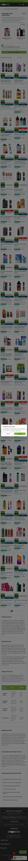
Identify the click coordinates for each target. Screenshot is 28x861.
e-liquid (24, 735)
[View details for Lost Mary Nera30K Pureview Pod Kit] (20, 67)
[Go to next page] (19, 611)
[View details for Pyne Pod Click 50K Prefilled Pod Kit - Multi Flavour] (7, 286)
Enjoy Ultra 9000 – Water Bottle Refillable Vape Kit (7, 518)
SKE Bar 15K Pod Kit (5, 106)
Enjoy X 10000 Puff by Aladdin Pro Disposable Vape (6, 464)
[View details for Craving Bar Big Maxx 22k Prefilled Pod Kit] (20, 286)
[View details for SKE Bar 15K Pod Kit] (7, 93)
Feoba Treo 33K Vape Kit (20, 134)
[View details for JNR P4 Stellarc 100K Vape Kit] (20, 587)
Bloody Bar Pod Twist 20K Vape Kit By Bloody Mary (7, 491)
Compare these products (14, 52)
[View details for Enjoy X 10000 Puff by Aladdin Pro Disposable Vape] (7, 449)
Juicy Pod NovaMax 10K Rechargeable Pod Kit (20, 327)
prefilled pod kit (7, 620)
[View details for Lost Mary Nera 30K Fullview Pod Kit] (20, 340)
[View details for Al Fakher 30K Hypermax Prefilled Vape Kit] (7, 532)
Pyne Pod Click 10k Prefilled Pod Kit (18, 408)
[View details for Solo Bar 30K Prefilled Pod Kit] (7, 231)
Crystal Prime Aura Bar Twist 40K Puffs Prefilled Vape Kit (20, 163)
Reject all (8, 433)
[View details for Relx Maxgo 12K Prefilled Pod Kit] (20, 231)
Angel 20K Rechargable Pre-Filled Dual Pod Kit (6, 354)
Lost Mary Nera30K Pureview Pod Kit (18, 81)
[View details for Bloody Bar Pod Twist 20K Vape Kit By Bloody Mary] (7, 477)
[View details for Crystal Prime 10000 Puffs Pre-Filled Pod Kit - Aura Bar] (7, 395)
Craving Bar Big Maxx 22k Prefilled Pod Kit (20, 299)
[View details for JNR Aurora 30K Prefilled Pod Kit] (20, 258)
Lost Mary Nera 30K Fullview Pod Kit (19, 354)
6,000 (21, 692)
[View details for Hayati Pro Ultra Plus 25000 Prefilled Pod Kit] (20, 504)
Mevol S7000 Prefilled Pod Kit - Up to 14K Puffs (7, 217)
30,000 (21, 711)
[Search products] (20, 4)
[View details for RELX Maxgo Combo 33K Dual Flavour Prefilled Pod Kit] (7, 313)
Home (2, 9)
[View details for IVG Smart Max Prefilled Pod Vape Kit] (20, 203)
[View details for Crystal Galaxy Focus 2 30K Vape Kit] (7, 148)
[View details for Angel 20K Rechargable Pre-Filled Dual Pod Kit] (7, 340)
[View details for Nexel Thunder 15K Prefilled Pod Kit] (20, 176)
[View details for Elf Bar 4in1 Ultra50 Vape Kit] (7, 587)
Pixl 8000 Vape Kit (18, 572)
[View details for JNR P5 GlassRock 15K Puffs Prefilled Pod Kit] (7, 67)
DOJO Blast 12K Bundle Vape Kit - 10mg (19, 382)
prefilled (5, 757)
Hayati (18, 657)
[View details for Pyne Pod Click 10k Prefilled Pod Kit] (20, 395)
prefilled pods (16, 663)
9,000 (21, 695)
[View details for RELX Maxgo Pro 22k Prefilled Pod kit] (20, 449)
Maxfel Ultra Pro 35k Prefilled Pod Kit (19, 546)
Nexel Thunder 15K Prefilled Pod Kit (18, 190)
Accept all (20, 433)
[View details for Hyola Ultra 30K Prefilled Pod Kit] (7, 258)
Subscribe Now (14, 821)
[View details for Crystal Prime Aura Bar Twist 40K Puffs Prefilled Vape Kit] (20, 148)
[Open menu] (26, 4)
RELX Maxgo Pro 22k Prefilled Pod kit (19, 463)
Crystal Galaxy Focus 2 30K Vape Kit (6, 162)
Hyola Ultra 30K (6, 631)
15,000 (21, 702)
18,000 (21, 708)
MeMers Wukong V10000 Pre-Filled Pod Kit (7, 382)
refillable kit (6, 734)
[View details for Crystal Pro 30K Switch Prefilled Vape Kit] (7, 121)
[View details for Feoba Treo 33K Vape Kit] (20, 121)
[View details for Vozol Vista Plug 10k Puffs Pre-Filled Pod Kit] (7, 422)
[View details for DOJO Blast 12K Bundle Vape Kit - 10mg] (20, 368)
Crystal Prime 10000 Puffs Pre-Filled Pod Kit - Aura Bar (7, 409)
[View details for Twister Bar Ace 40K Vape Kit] (20, 93)
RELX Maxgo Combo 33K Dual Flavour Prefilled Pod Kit (7, 328)
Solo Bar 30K (15, 631)
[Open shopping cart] (23, 4)
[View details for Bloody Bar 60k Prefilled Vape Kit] (7, 559)
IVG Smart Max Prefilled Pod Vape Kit (20, 217)
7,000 (21, 694)
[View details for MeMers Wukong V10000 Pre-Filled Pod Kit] (7, 368)
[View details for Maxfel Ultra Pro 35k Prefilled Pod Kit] (20, 532)
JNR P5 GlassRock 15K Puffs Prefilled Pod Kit (6, 81)
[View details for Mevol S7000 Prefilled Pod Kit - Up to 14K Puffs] (7, 203)
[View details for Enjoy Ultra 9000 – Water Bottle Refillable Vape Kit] (7, 504)
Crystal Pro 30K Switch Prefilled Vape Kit (6, 135)
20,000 (21, 709)
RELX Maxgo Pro (21, 630)
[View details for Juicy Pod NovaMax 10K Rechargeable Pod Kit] (20, 313)
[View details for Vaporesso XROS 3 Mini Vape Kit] (20, 477)
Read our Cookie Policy (15, 430)
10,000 (21, 701)
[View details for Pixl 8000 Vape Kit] (20, 559)
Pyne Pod (6, 660)
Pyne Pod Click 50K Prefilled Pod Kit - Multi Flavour (6, 300)
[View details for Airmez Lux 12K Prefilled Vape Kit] (7, 176)
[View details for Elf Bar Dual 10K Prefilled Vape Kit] (20, 422)
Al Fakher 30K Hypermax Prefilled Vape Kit (7, 546)
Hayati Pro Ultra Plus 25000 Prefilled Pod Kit (19, 518)
